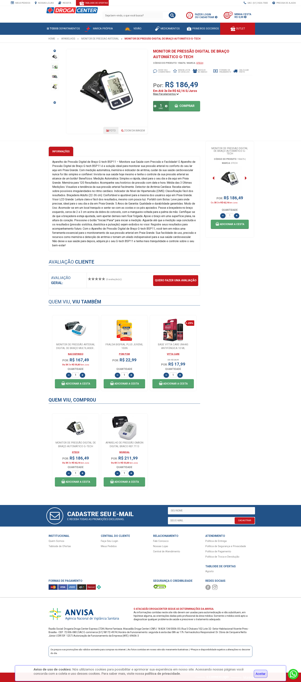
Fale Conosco (161, 541)
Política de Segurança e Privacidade (225, 546)
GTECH (199, 63)
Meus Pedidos (22, 3)
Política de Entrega (216, 541)
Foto (112, 130)
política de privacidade (162, 674)
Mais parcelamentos (164, 94)
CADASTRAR (244, 520)
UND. (161, 108)
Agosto (209, 571)
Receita (66, 3)
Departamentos (65, 28)
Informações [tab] (61, 151)
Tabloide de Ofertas (60, 546)
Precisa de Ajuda (286, 3)
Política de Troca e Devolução (222, 556)
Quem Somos (56, 541)
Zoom (134, 130)
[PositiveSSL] (159, 586)
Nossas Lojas (45, 3)
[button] (230, 224)
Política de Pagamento (218, 551)
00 (231, 14)
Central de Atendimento (166, 551)
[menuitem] (51, 38)
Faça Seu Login (109, 541)
